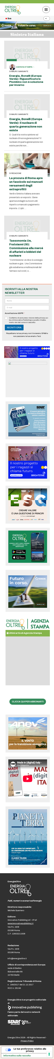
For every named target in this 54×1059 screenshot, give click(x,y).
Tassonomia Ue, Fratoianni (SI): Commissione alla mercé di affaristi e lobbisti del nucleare (26, 248)
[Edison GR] (27, 29)
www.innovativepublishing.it (21, 923)
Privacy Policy (27, 1041)
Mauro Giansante (19, 71)
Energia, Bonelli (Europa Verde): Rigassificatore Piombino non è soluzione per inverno (26, 80)
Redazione (16, 173)
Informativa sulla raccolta (17, 1055)
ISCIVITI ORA (14, 327)
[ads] (27, 357)
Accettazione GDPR (14, 313)
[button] (46, 9)
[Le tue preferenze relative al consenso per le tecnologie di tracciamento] (49, 1054)
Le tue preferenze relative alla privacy (30, 1049)
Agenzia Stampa (24, 67)
